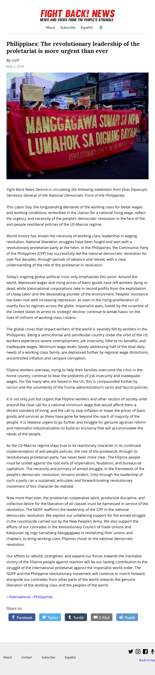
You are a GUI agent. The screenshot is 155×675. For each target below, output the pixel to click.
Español (87, 27)
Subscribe (67, 27)
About (50, 27)
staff (15, 60)
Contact (26, 657)
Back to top (147, 660)
